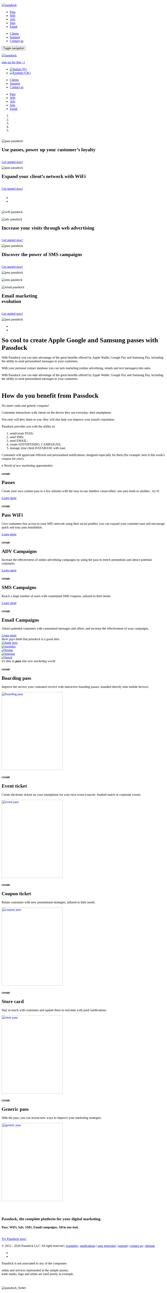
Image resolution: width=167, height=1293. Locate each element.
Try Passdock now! (14, 1239)
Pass (12, 12)
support (123, 1246)
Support (15, 37)
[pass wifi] (32, 877)
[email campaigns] (32, 1200)
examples (72, 1246)
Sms (12, 23)
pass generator (107, 1246)
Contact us (16, 41)
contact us (136, 1246)
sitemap (150, 1246)
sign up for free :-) (13, 62)
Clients (14, 33)
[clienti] (7, 657)
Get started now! (12, 162)
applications (87, 1246)
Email (13, 26)
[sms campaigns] (32, 1092)
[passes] (32, 769)
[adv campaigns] (32, 984)
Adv (12, 19)
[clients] (10, 642)
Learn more (9, 498)
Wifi (12, 15)
